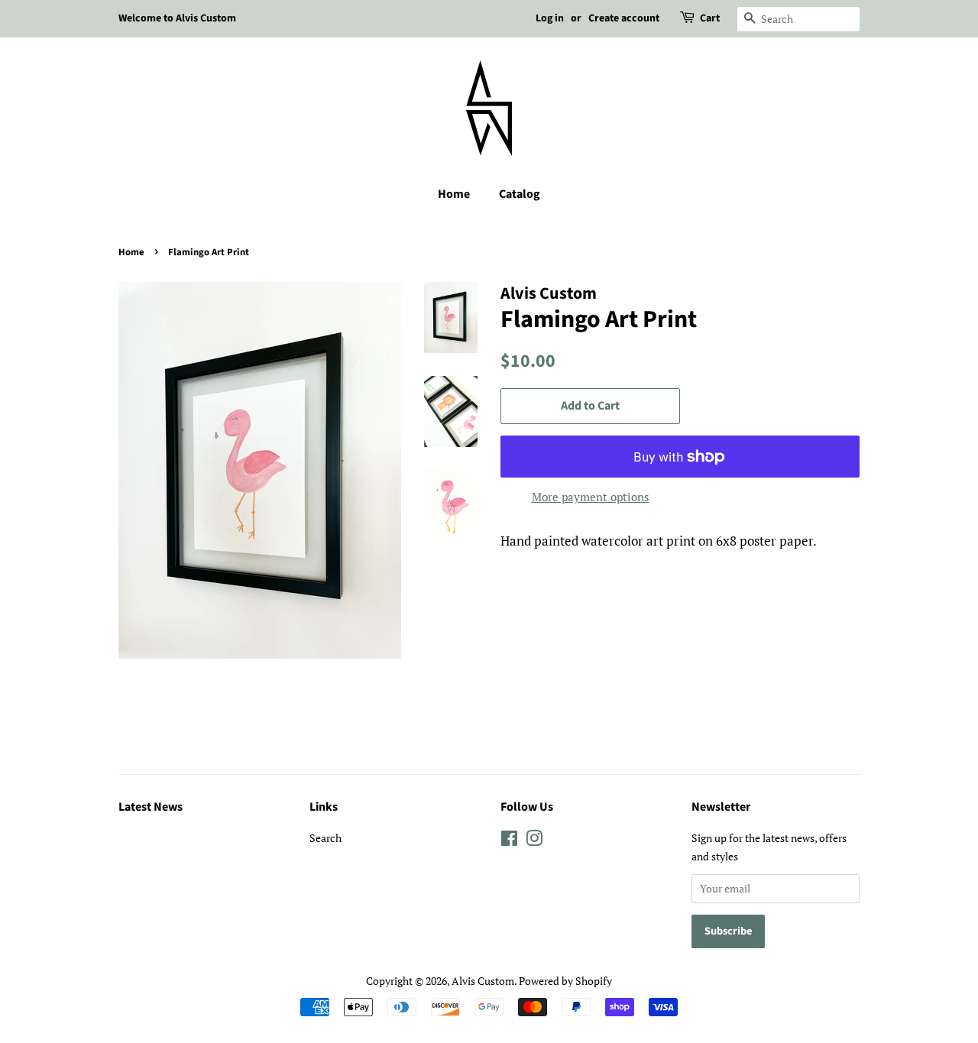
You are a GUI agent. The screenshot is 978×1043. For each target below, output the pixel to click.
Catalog (519, 194)
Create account (623, 18)
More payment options (590, 496)
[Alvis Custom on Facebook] (509, 841)
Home (454, 194)
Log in (550, 18)
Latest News (150, 806)
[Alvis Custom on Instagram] (534, 841)
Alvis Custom (483, 980)
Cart (710, 18)
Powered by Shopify (565, 980)
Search (325, 838)
